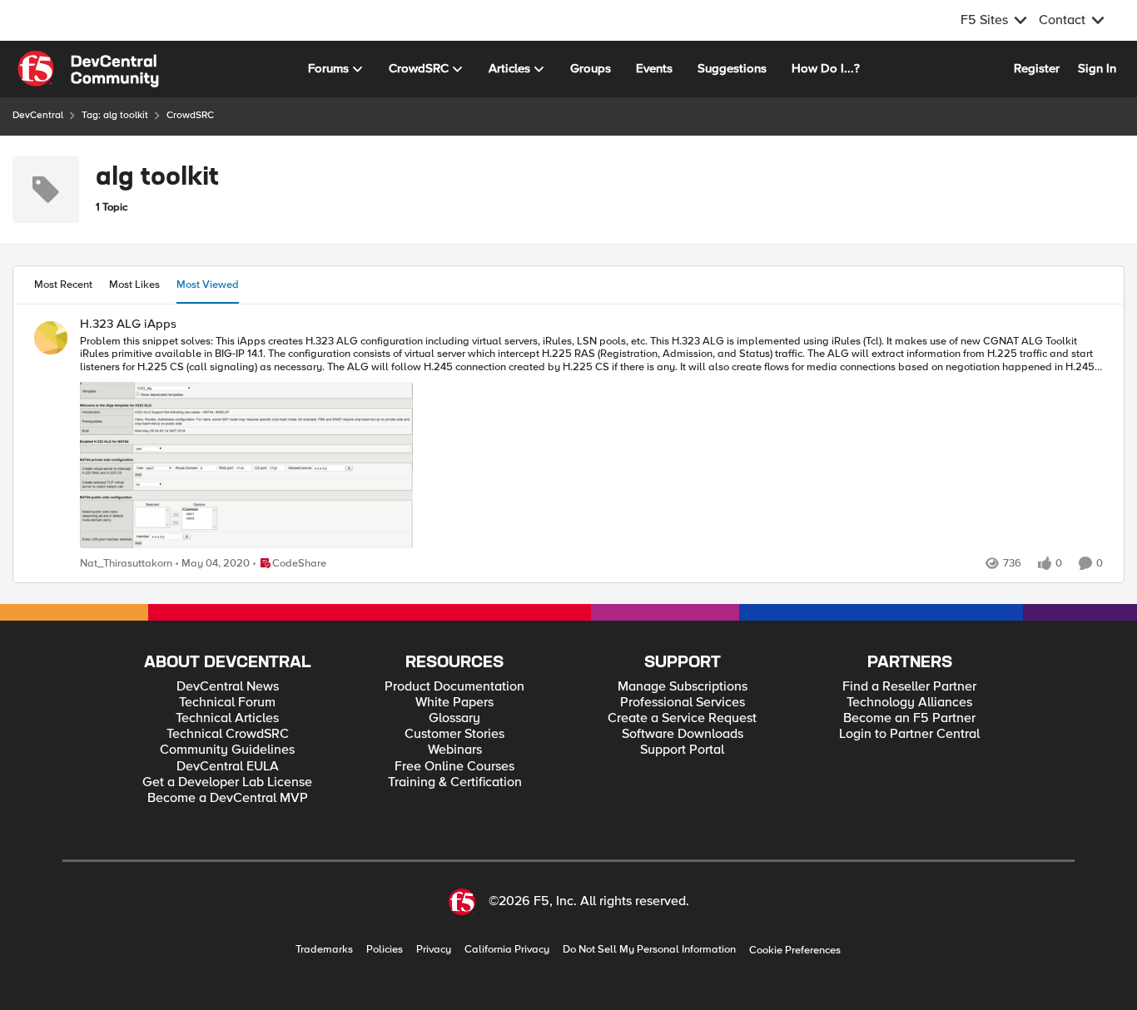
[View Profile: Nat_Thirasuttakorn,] (50, 337)
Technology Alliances (909, 702)
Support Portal (682, 750)
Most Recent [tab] (63, 284)
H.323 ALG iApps (128, 324)
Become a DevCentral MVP (227, 798)
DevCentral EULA (227, 767)
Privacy (433, 949)
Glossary (454, 718)
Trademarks (324, 949)
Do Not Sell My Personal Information (649, 949)
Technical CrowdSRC (227, 734)
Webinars (455, 750)
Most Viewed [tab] (207, 284)
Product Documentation (454, 687)
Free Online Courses (454, 767)
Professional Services (682, 702)
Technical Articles (227, 718)
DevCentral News (227, 687)
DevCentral (37, 115)
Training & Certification (455, 782)
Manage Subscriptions (682, 687)
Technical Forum (227, 702)
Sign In (1097, 68)
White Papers (454, 702)
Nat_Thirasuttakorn (126, 563)
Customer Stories (454, 734)
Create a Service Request (682, 718)
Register (1037, 68)
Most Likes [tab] (134, 284)
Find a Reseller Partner (909, 687)
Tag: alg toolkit (115, 115)
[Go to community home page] (88, 69)
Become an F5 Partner (909, 718)
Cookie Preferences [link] (795, 950)
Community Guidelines (227, 750)
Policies (384, 949)
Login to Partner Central (909, 734)
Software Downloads (682, 734)
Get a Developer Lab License (227, 782)
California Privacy (506, 949)
